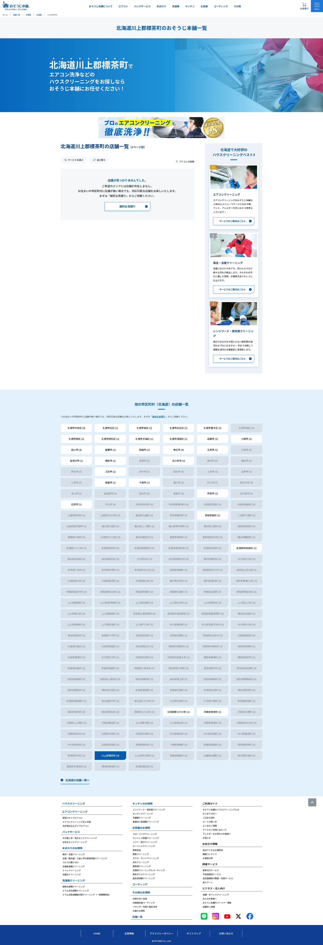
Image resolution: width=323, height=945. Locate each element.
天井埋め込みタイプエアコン (76, 825)
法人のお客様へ (210, 898)
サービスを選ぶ (75, 159)
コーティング (221, 6)
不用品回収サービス (212, 874)
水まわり (161, 6)
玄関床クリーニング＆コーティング (149, 870)
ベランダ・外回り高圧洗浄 (145, 906)
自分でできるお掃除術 (213, 850)
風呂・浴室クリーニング (74, 854)
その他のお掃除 (141, 892)
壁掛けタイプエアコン (73, 817)
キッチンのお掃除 (142, 803)
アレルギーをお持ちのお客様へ (217, 833)
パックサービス (142, 6)
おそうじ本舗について (101, 6)
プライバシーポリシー (161, 933)
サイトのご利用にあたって (215, 829)
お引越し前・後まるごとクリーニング (80, 837)
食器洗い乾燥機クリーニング (146, 821)
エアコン (123, 6)
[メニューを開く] (317, 6)
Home (97, 933)
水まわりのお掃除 (72, 848)
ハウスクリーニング (73, 803)
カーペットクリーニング (144, 846)
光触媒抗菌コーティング (144, 902)
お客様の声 (208, 858)
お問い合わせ (226, 933)
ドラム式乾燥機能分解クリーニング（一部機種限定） (87, 894)
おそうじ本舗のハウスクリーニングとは (221, 809)
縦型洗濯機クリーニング (74, 886)
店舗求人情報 (209, 906)
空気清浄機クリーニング (144, 878)
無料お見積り (158, 416)
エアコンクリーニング (74, 811)
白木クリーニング (141, 862)
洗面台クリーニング (72, 874)
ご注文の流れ (209, 817)
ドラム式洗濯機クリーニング (76, 890)
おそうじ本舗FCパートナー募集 (217, 902)
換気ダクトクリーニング (144, 874)
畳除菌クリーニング (142, 866)
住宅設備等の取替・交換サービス (218, 878)
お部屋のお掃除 (141, 827)
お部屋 (204, 6)
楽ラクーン (208, 882)
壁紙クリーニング (141, 854)
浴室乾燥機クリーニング (74, 866)
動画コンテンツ (210, 854)
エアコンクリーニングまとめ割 (77, 821)
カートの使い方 (210, 821)
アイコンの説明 (186, 161)
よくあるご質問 (210, 825)
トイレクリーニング (72, 870)
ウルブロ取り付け (71, 862)
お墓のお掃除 (139, 910)
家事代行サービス (211, 870)
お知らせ (207, 837)
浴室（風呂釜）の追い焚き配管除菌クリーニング (85, 858)
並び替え (101, 159)
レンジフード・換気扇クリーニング (149, 809)
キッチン (190, 6)
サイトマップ (194, 933)
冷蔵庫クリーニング (142, 817)
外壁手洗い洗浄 (140, 898)
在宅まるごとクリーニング (75, 842)
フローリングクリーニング (145, 833)
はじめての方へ (210, 813)
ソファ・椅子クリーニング (145, 842)
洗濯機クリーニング (73, 880)
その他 (237, 6)
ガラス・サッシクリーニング (146, 858)
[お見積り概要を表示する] (304, 6)
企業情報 (129, 933)
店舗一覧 (137, 916)
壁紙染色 (137, 850)
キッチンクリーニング (143, 813)
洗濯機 (175, 6)
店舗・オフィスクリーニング (216, 894)
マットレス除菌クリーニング (146, 837)
